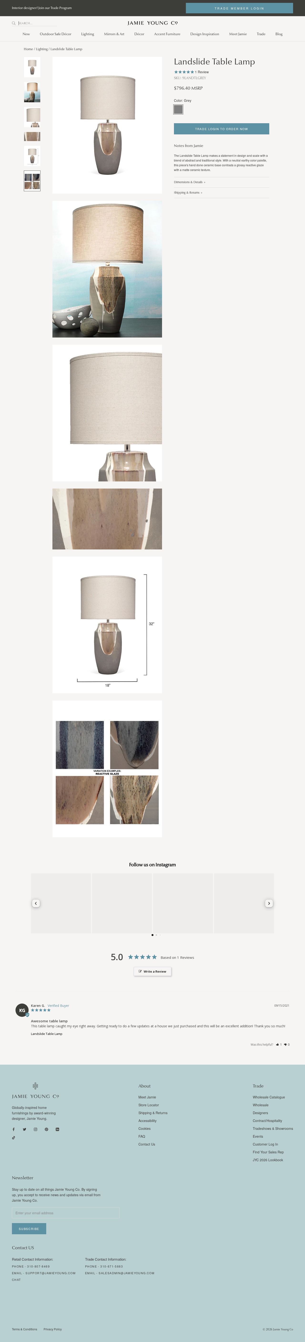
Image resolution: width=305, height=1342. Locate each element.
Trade (261, 34)
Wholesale (261, 1104)
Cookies (144, 1128)
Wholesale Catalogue (269, 1097)
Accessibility (147, 1120)
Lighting (87, 34)
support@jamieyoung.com (50, 1273)
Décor (139, 34)
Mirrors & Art (114, 34)
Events (258, 1136)
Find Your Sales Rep (268, 1152)
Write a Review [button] (155, 971)
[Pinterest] (46, 1128)
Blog (279, 34)
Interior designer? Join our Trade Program (42, 8)
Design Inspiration (204, 34)
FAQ (141, 1136)
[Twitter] (24, 1128)
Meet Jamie (238, 34)
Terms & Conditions (24, 1329)
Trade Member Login (239, 8)
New (26, 34)
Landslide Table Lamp (46, 1034)
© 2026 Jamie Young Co (278, 1329)
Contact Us (146, 1144)
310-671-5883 (111, 1266)
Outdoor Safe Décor (55, 34)
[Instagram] (35, 1128)
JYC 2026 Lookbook (268, 1159)
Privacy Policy (53, 1329)
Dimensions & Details (188, 182)
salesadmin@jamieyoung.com (126, 1273)
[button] (279, 1045)
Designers (260, 1112)
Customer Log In (265, 1144)
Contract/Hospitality (267, 1120)
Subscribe (29, 1229)
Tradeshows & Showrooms (273, 1128)
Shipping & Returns (186, 193)
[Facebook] (13, 1128)
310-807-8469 (38, 1266)
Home (28, 49)
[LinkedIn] (57, 1128)
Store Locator (148, 1104)
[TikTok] (13, 1137)
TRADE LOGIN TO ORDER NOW (221, 129)
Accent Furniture (167, 34)
